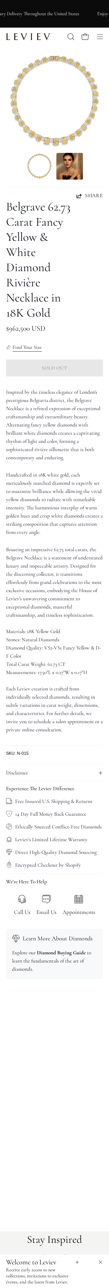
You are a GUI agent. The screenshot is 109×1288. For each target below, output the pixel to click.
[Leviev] (28, 36)
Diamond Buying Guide (61, 952)
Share (94, 195)
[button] (70, 36)
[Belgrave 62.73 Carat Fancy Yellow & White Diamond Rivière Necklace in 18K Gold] (39, 166)
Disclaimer (17, 773)
